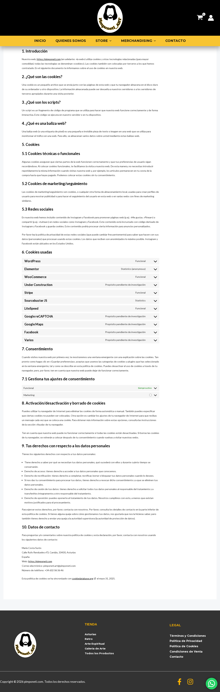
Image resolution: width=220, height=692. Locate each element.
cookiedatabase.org (82, 578)
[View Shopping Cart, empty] (199, 17)
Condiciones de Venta (186, 651)
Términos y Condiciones (188, 635)
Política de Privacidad (186, 641)
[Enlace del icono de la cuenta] (211, 18)
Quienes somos (71, 41)
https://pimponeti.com (49, 59)
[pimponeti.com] (110, 17)
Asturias (90, 634)
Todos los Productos (99, 653)
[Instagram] (190, 681)
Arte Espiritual (94, 643)
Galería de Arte (95, 648)
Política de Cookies (184, 646)
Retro (89, 639)
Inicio (40, 41)
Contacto (175, 41)
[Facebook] (179, 681)
